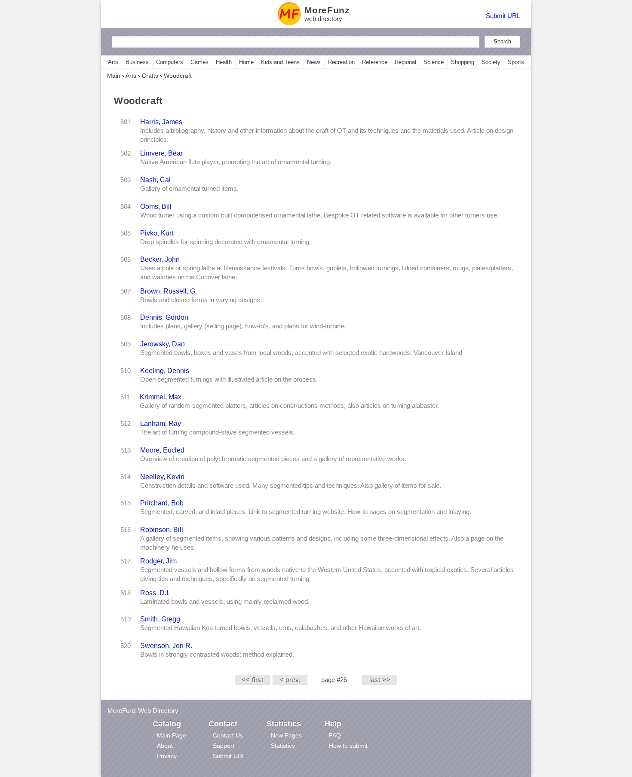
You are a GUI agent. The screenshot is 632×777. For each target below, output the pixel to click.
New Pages (286, 735)
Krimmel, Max (160, 397)
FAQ (335, 735)
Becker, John (160, 259)
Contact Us (228, 735)
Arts (113, 62)
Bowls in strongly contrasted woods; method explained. (217, 654)
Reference (374, 62)
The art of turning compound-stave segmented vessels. (217, 432)
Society (491, 62)
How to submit (348, 745)
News (314, 62)
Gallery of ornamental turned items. (189, 188)
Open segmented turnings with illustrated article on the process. (229, 379)
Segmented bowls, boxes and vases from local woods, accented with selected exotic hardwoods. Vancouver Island (301, 352)
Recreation (341, 62)
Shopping (462, 62)
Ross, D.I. (155, 593)
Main (113, 75)
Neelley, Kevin (162, 476)
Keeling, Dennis (164, 370)
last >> (379, 679)
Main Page (171, 735)
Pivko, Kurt (156, 233)
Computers (169, 62)
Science (433, 62)
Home (246, 62)
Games (199, 62)
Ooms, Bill (156, 206)
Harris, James (161, 121)
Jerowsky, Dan (162, 344)
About (165, 745)
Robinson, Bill (161, 529)
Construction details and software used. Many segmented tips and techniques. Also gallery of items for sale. (290, 485)
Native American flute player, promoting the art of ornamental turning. (235, 162)
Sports (516, 62)
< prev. (290, 679)
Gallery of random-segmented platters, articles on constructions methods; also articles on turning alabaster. (289, 405)
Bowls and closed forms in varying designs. (201, 300)
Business (137, 62)
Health (224, 62)
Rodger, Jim (158, 561)
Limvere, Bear (161, 153)
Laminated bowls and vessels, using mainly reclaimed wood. (225, 601)
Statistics (283, 745)
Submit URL (503, 15)
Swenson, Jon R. (166, 645)
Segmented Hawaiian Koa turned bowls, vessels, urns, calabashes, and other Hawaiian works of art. (280, 627)
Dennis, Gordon (164, 317)
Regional (405, 62)
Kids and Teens (280, 62)
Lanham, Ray (160, 423)
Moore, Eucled (162, 450)
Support (223, 745)
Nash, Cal (155, 180)
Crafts (150, 75)
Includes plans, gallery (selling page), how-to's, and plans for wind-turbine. (243, 326)
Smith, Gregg (160, 619)
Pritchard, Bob (162, 503)
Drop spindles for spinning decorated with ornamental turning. (225, 242)
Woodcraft (178, 75)
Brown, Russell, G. (168, 291)
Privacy (167, 756)
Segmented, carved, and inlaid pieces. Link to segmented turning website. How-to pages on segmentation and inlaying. (305, 511)
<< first (253, 679)
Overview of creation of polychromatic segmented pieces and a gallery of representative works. (273, 459)
